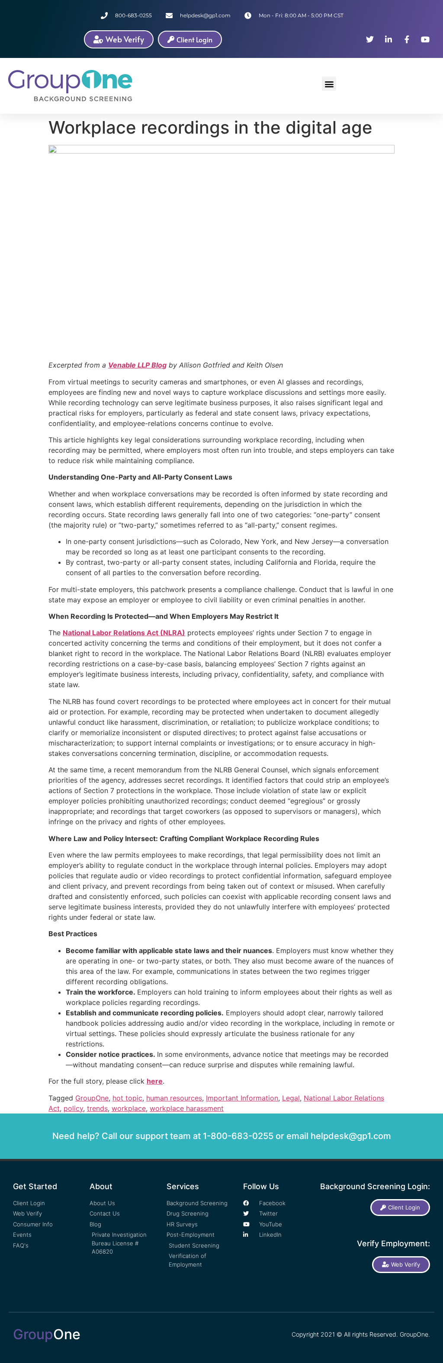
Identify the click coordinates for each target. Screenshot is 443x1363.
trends (97, 1108)
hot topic (127, 1098)
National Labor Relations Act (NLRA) (124, 632)
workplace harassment (187, 1108)
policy (73, 1108)
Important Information (242, 1098)
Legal (291, 1098)
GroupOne (92, 1098)
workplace (129, 1108)
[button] (329, 84)
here (155, 1081)
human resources (174, 1098)
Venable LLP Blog (137, 365)
